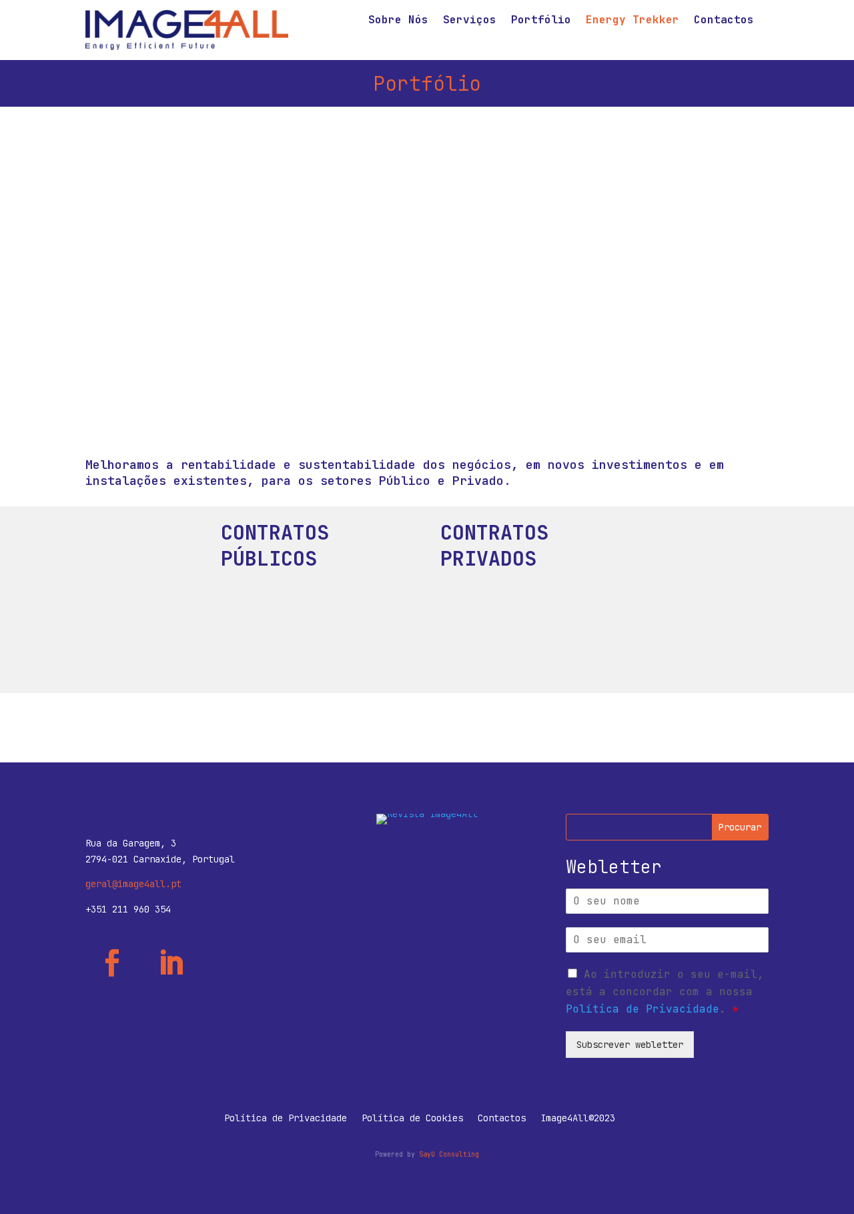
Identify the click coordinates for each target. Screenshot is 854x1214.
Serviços (469, 21)
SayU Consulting (449, 1154)
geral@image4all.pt (133, 884)
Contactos (724, 21)
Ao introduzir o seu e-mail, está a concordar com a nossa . (665, 991)
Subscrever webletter (629, 1045)
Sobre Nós (398, 21)
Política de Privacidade (642, 1009)
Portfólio (541, 21)
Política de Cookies (412, 1118)
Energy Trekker (632, 21)
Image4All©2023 (577, 1118)
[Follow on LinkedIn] (170, 963)
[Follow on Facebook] (112, 963)
